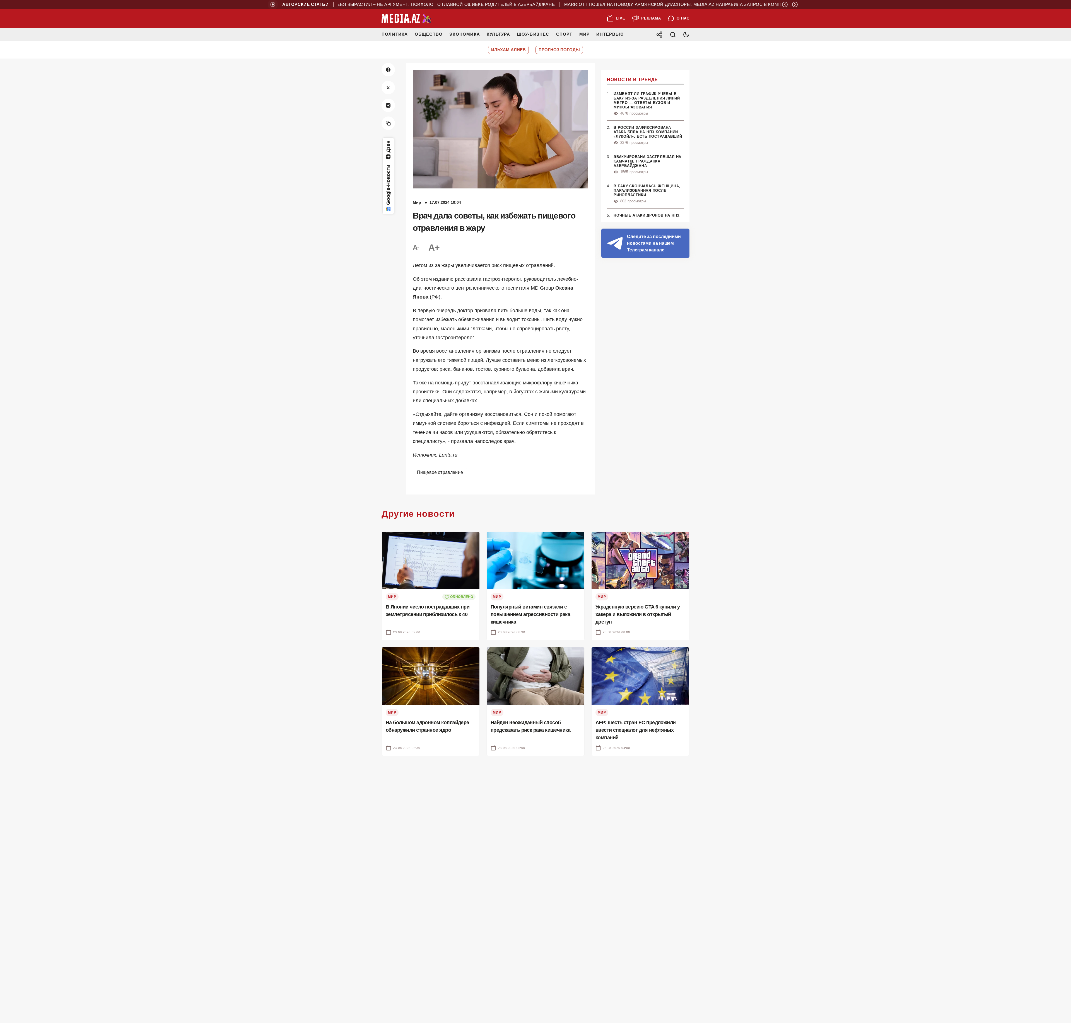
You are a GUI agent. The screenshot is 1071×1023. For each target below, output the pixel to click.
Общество (429, 34)
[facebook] (388, 69)
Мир (584, 34)
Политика (395, 34)
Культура (498, 34)
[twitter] (388, 87)
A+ (434, 248)
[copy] (388, 123)
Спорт (564, 34)
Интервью (610, 34)
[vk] (388, 105)
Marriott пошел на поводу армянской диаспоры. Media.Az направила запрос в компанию (649, 4)
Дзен (388, 146)
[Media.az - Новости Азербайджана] (407, 18)
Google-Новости (388, 185)
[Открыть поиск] (672, 34)
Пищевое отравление (440, 472)
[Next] (795, 4)
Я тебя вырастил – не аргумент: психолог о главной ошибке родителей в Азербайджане (412, 4)
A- (416, 247)
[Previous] (785, 4)
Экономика (464, 34)
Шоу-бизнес (533, 34)
